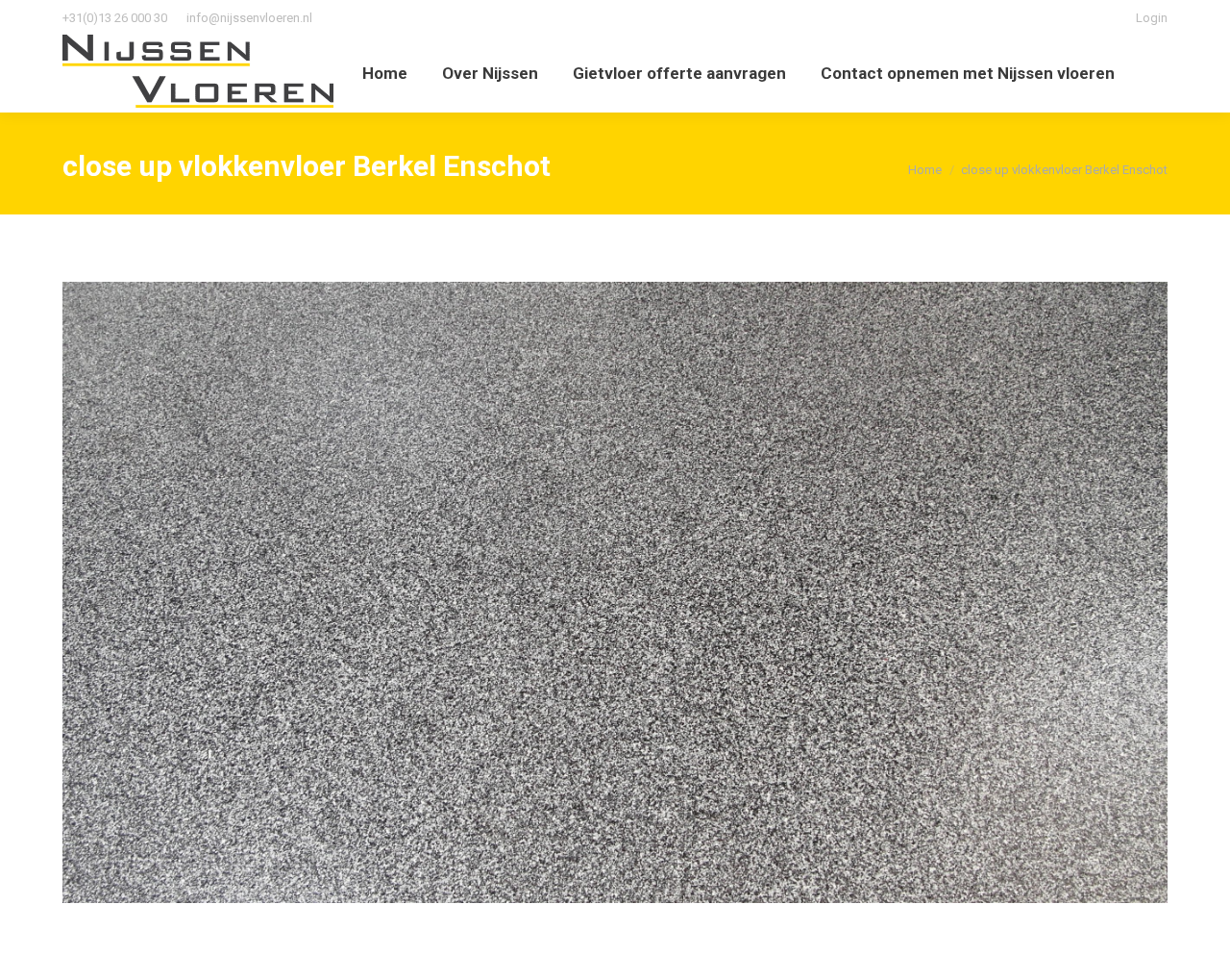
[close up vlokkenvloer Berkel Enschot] (615, 592)
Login (1152, 18)
